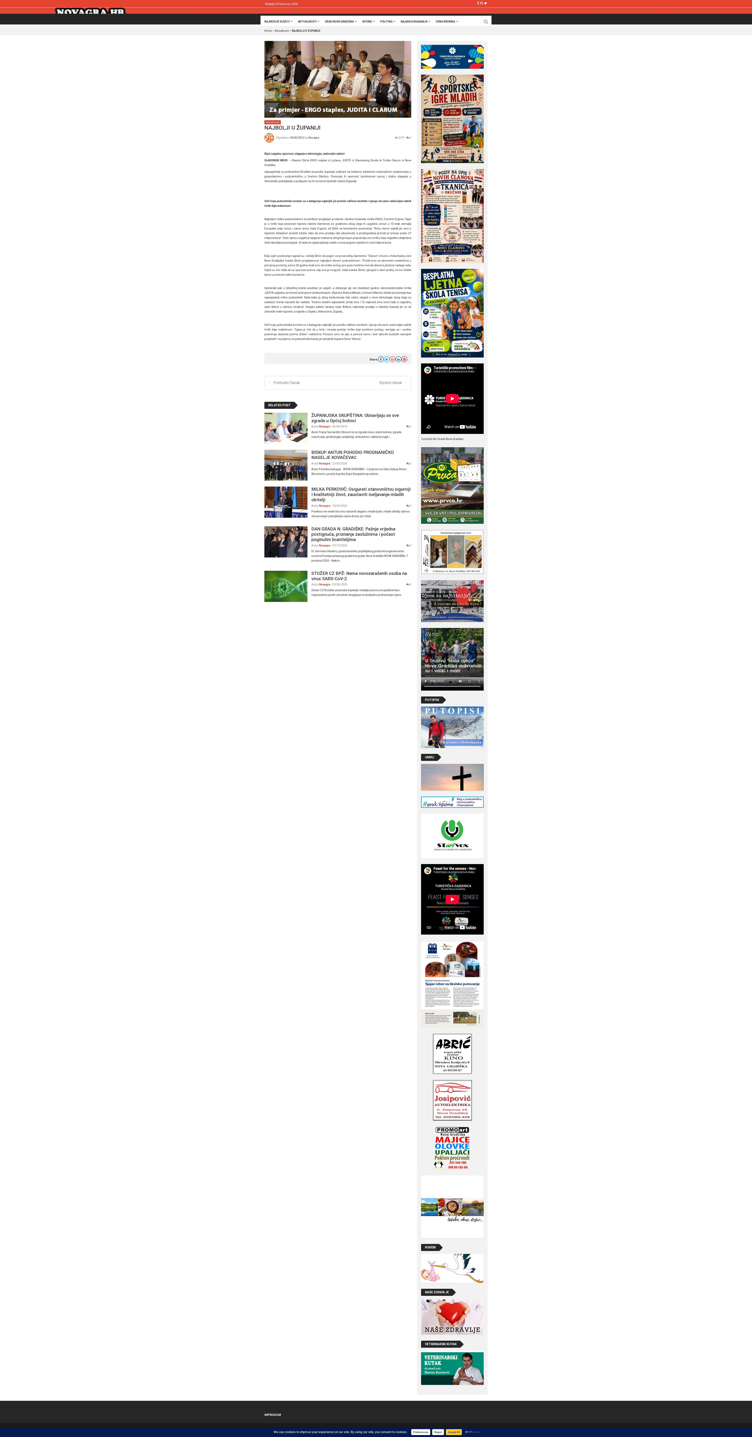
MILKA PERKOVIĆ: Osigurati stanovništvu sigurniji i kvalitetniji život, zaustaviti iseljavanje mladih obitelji (361, 494)
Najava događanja (414, 21)
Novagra (314, 137)
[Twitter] (486, 3)
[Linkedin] (398, 359)
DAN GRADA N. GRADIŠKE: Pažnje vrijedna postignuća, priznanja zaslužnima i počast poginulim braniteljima (353, 534)
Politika (386, 21)
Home (268, 30)
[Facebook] (478, 3)
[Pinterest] (404, 359)
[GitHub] (482, 3)
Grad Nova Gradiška (339, 21)
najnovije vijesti (277, 21)
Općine (367, 21)
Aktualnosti (307, 21)
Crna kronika (445, 21)
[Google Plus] (393, 359)
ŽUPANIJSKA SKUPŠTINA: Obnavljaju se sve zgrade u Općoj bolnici (355, 418)
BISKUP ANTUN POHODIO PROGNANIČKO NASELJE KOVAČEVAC (352, 455)
